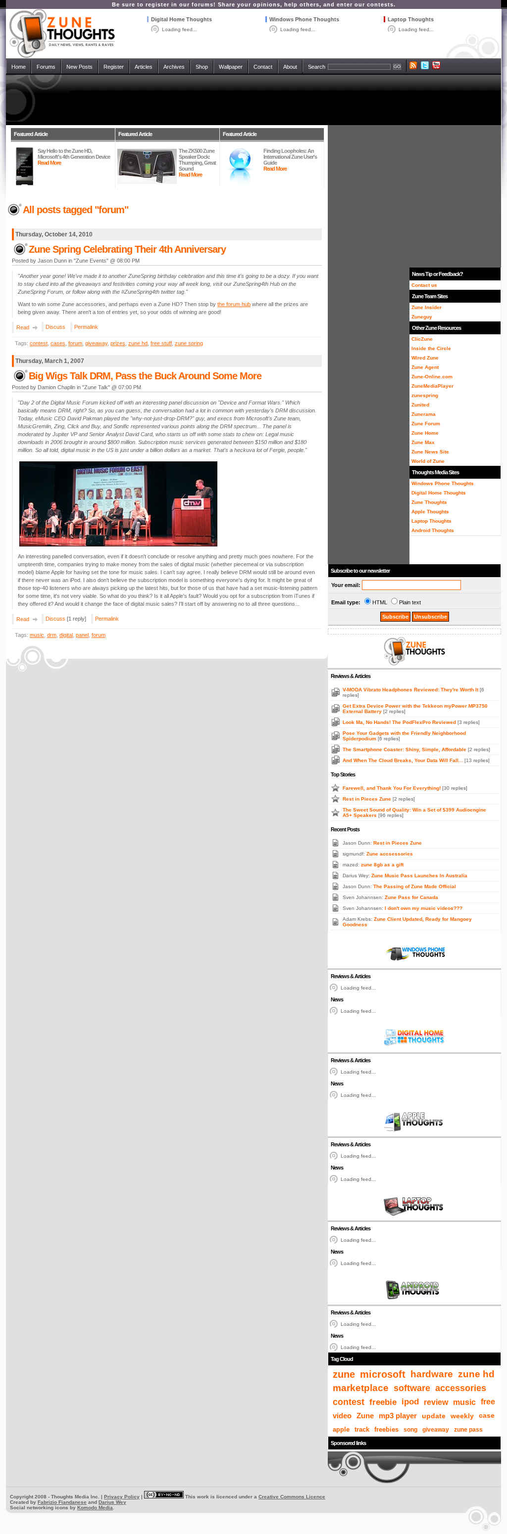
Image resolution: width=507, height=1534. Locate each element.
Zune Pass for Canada (411, 897)
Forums (46, 67)
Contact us (424, 285)
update (434, 1416)
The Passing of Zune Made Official (414, 886)
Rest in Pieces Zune (368, 799)
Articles (143, 67)
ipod (410, 1401)
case (487, 1415)
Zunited (420, 404)
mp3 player (398, 1416)
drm (51, 635)
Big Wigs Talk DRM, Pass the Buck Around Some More (145, 375)
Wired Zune (425, 358)
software (412, 1388)
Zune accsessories (389, 854)
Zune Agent (425, 367)
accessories (460, 1388)
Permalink (86, 327)
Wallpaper (231, 67)
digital (66, 635)
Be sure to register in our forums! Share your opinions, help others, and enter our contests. (254, 4)
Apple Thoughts (430, 511)
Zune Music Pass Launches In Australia (419, 875)
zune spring (189, 343)
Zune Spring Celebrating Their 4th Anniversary (127, 249)
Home (18, 67)
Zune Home (425, 433)
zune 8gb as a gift (382, 864)
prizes (117, 343)
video (342, 1415)
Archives (174, 67)
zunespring (424, 395)
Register (113, 67)
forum (75, 343)
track (362, 1429)
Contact (263, 67)
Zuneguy (421, 316)
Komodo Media (95, 1507)
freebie (383, 1402)
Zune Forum (425, 423)
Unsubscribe (430, 617)
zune (344, 1374)
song (410, 1429)
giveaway (96, 343)
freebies (386, 1429)
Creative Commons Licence (291, 1496)
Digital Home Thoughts (181, 19)
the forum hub (234, 304)
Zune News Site (430, 451)
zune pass (468, 1430)
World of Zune (428, 461)
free (488, 1402)
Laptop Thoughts (411, 19)
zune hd (138, 343)
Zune (365, 1415)
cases (58, 343)
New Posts (79, 67)
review (436, 1402)
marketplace (361, 1388)
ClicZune (422, 339)
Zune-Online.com (432, 376)
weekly (462, 1416)
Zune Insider (426, 307)
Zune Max (423, 442)
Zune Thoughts (429, 502)
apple (341, 1429)
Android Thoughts (432, 530)
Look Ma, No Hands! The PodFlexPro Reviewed (400, 722)
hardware (431, 1374)
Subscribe (395, 617)
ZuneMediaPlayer (432, 386)
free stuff (161, 343)
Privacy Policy (122, 1496)
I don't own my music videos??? (423, 908)
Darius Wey (112, 1502)
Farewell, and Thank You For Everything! (392, 788)
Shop (202, 67)
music (37, 635)
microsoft (383, 1374)
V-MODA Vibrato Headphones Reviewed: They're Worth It (411, 689)
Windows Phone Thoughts (304, 19)
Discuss (55, 327)
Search (316, 67)
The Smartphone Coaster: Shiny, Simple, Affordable (405, 749)
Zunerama (423, 414)
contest (39, 343)
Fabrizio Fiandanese (62, 1502)
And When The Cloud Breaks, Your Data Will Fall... (403, 760)
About (290, 67)
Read (22, 327)
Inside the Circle (431, 348)
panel (82, 635)
